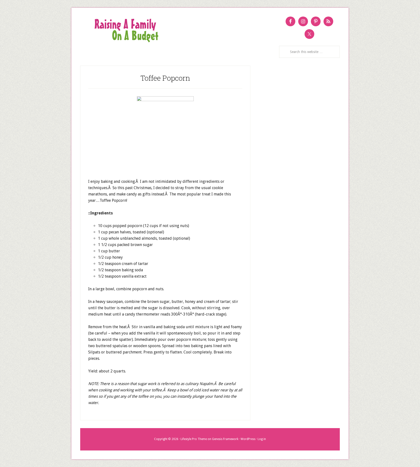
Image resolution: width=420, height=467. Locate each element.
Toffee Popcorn (165, 78)
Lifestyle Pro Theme (194, 439)
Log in (262, 439)
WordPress (248, 439)
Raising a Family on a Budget (170, 30)
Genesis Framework (225, 439)
